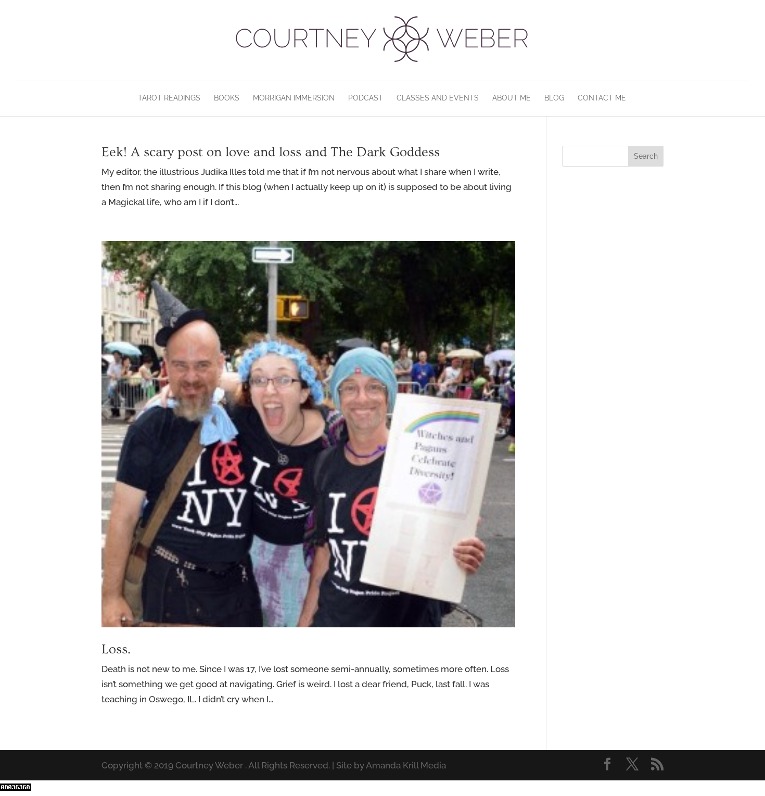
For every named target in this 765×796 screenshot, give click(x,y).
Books (226, 98)
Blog (554, 98)
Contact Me (602, 98)
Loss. (116, 649)
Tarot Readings (169, 98)
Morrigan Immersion (294, 98)
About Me (511, 98)
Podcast (365, 98)
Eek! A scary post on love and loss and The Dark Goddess (270, 152)
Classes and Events (438, 98)
